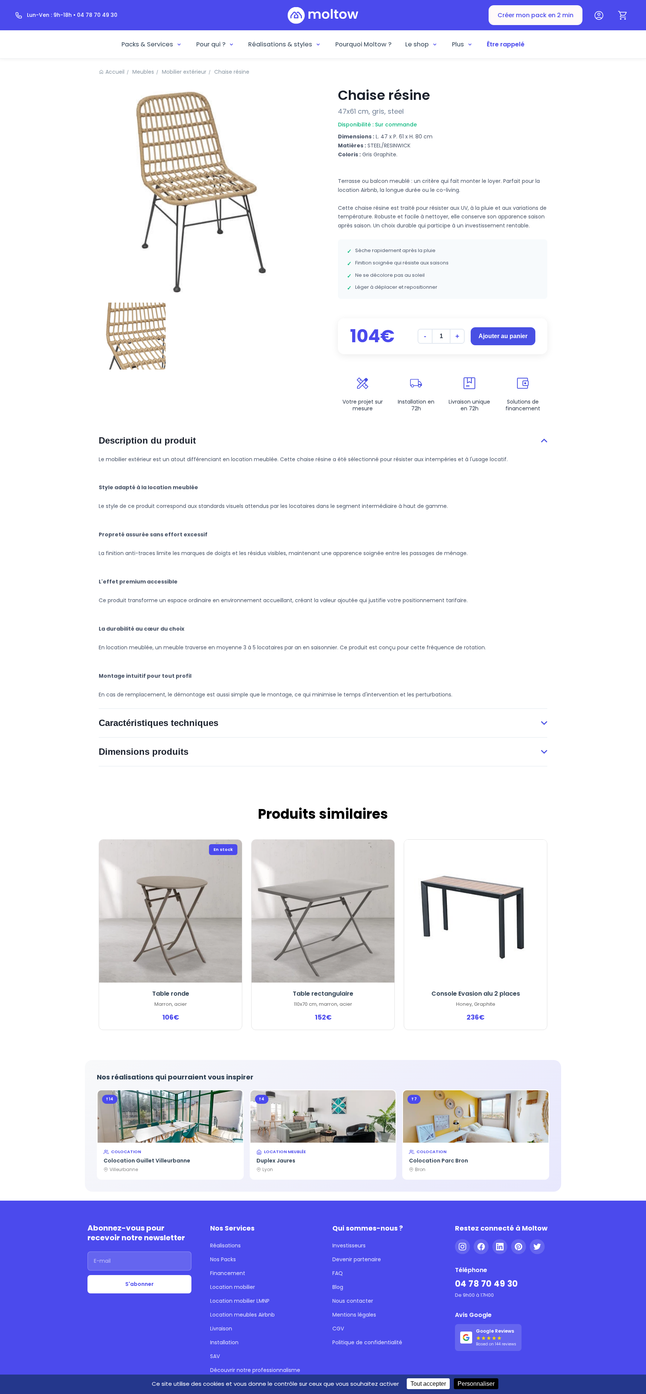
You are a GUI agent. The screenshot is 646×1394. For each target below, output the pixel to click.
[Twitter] (537, 1246)
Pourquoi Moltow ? (363, 44)
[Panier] (623, 15)
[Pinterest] (518, 1246)
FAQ (337, 1273)
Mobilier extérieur (184, 72)
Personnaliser (476, 1384)
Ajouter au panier (503, 336)
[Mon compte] (599, 15)
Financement (227, 1273)
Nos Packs (223, 1259)
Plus (458, 44)
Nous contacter (352, 1301)
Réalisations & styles (280, 44)
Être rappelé (506, 44)
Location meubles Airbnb (242, 1314)
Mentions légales (354, 1314)
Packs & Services (147, 44)
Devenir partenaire (356, 1259)
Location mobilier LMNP (240, 1301)
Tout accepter (428, 1384)
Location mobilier (232, 1287)
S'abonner (139, 1284)
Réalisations (225, 1245)
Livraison (221, 1328)
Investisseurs (349, 1245)
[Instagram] (462, 1246)
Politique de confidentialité (367, 1342)
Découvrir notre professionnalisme (255, 1370)
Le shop (417, 44)
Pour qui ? (210, 44)
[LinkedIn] (499, 1246)
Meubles (143, 72)
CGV (338, 1328)
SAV (215, 1356)
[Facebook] (481, 1246)
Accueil (114, 72)
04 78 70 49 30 (486, 1284)
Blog (337, 1287)
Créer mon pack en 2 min (535, 15)
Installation (224, 1342)
